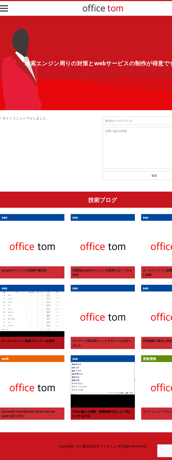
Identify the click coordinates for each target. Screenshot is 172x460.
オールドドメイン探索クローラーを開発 (28, 341)
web (5, 358)
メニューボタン (3, 11)
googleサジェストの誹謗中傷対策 (24, 270)
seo (4, 217)
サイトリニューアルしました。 (26, 118)
